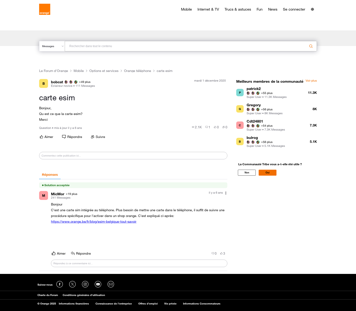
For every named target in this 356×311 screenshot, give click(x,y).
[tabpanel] (133, 225)
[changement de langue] (312, 9)
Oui (268, 172)
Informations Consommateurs (201, 303)
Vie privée (170, 303)
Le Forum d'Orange (53, 70)
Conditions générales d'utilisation (84, 295)
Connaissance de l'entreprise (113, 303)
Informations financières (74, 303)
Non (247, 172)
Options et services (103, 70)
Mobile (186, 9)
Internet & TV (208, 9)
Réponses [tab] (50, 175)
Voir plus (311, 80)
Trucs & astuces (238, 9)
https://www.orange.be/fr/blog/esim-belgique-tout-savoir (93, 221)
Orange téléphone (137, 70)
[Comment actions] (225, 193)
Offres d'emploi (148, 303)
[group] (197, 127)
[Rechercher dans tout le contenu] (310, 46)
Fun (260, 9)
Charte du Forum (47, 295)
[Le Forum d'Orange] (44, 9)
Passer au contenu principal (19, 2)
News (272, 9)
